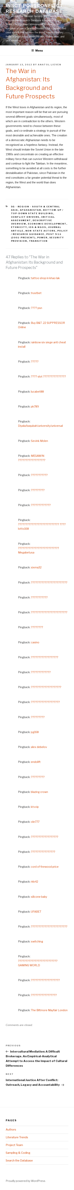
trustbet (36, 293)
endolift (36, 761)
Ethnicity (19, 227)
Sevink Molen (39, 440)
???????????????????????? (49, 582)
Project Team (14, 1145)
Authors (11, 1129)
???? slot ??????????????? (48, 376)
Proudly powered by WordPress (25, 1180)
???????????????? (43, 851)
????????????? (41, 505)
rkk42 (34, 881)
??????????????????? (45, 702)
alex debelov (39, 747)
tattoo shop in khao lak (45, 278)
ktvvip (35, 806)
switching (37, 941)
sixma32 (36, 567)
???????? (37, 627)
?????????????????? (44, 657)
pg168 (35, 732)
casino (35, 642)
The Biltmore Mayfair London (49, 1010)
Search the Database (19, 1160)
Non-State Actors (40, 230)
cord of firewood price (45, 866)
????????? (38, 490)
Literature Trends (17, 1137)
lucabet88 (37, 391)
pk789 (35, 406)
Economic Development (47, 223)
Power (42, 237)
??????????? (39, 475)
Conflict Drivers (25, 217)
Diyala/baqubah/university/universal (40, 425)
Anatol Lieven (49, 64)
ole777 (35, 821)
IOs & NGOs (37, 227)
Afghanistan (30, 210)
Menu (39, 50)
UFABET (36, 911)
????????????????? (44, 995)
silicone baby (39, 896)
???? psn (36, 307)
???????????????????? (46, 687)
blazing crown (39, 791)
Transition (38, 241)
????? (35, 361)
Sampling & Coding (18, 1153)
